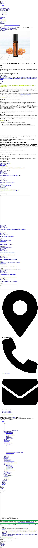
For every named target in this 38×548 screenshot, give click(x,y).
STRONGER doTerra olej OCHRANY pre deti (9, 190)
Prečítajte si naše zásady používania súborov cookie (26, 522)
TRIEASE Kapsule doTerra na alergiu (8, 274)
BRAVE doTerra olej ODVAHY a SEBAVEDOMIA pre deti (12, 167)
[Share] (1, 546)
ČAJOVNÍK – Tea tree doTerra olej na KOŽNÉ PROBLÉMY (13, 229)
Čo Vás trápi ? (5, 27)
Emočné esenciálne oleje (8, 442)
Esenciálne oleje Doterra (24, 77)
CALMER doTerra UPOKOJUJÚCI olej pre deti (10, 175)
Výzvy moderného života (8, 475)
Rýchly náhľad (2, 165)
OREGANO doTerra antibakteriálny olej (8, 266)
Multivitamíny (8, 436)
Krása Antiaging (6, 457)
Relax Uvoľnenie (7, 469)
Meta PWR (6, 458)
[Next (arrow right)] (1, 547)
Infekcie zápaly (6, 455)
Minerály (7, 435)
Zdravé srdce (6, 476)
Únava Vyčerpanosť (7, 473)
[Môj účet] (0, 16)
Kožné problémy (7, 456)
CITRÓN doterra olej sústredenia (7, 236)
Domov (1, 27)
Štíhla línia (6, 471)
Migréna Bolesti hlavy (7, 459)
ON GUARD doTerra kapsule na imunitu (8, 259)
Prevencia (5, 463)
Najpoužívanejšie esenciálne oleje (9, 461)
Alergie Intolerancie (15, 430)
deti (25, 78)
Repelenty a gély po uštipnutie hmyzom (10, 462)
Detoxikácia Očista (7, 440)
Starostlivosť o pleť (9, 465)
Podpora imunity (9, 437)
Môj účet (3, 484)
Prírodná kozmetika (7, 464)
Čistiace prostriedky (9, 433)
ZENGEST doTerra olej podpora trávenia (9, 281)
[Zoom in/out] (3, 546)
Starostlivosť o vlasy (9, 467)
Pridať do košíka (3, 75)
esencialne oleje (29, 78)
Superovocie (6, 470)
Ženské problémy (7, 479)
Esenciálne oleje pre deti (32, 77)
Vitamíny (5, 474)
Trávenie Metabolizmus (11, 27)
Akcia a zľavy (8, 444)
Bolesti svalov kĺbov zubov (8, 431)
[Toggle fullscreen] (2, 546)
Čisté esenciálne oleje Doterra (18, 452)
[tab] (20, 81)
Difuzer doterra (6, 441)
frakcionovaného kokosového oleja (25, 94)
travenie (33, 78)
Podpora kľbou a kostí (9, 438)
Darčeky (5, 439)
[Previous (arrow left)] (0, 547)
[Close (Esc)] (0, 546)
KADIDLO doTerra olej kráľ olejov (7, 244)
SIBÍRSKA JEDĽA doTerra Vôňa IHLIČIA (7, 29)
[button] (3, 164)
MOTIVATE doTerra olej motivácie (7, 182)
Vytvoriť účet (2, 491)
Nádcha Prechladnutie (7, 460)
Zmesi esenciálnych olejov (18, 78)
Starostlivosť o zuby (9, 468)
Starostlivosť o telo (9, 466)
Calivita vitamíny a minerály (8, 432)
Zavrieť (1, 486)
